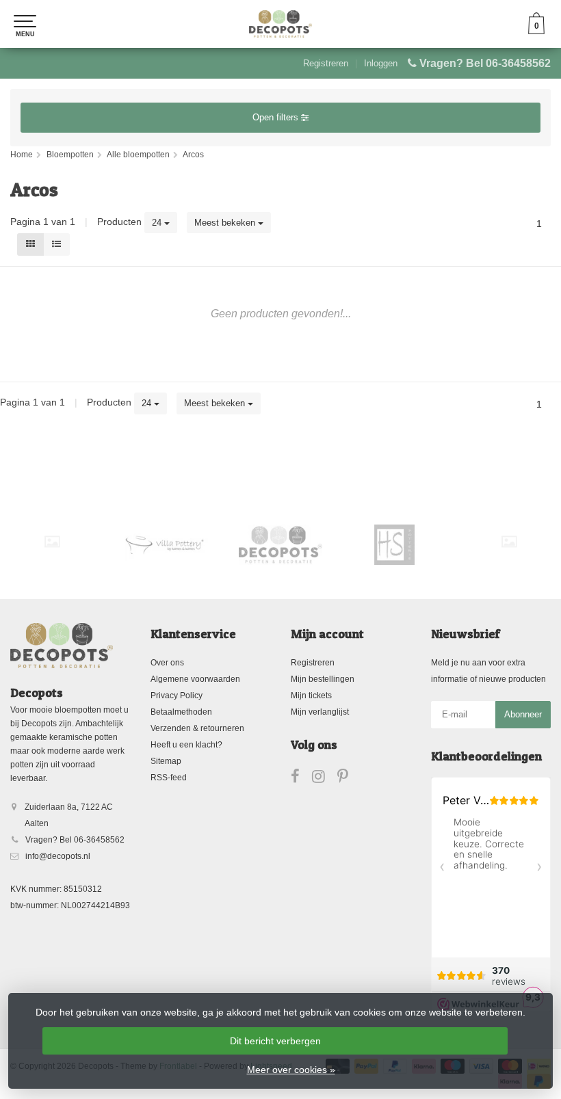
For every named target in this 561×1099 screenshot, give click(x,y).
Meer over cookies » (291, 1069)
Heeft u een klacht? (186, 745)
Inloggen (380, 63)
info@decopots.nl (57, 856)
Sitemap (166, 761)
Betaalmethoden (181, 712)
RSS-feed (169, 777)
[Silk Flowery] (52, 542)
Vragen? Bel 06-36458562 (485, 63)
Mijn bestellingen (322, 679)
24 (158, 222)
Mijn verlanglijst (320, 712)
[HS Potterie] (394, 545)
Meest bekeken (226, 222)
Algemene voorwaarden (195, 679)
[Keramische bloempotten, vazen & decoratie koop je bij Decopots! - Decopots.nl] (280, 24)
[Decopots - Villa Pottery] (280, 545)
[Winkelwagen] (536, 30)
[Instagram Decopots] (324, 779)
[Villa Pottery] (166, 545)
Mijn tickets (311, 695)
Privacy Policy (177, 695)
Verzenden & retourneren (197, 728)
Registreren (325, 63)
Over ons (167, 662)
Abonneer (523, 714)
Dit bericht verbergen (275, 1040)
